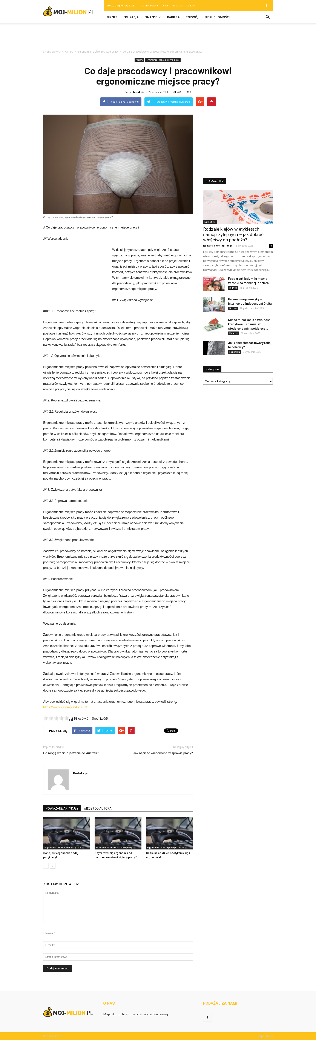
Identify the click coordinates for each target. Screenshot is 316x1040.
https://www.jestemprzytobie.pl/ (65, 707)
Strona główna (149, 5)
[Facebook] (266, 6)
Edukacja (131, 17)
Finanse (151, 17)
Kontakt (190, 5)
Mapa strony (265, 1036)
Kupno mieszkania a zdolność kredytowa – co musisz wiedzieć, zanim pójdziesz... (249, 324)
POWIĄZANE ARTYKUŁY (62, 808)
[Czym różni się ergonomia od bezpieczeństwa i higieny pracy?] (118, 833)
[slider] (56, 718)
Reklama (177, 5)
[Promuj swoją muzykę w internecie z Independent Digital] (214, 304)
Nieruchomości (217, 17)
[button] (267, 17)
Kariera (173, 17)
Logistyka (234, 351)
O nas (165, 5)
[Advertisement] (158, 37)
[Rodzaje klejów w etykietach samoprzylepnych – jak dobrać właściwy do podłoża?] (238, 207)
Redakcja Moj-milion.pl (218, 245)
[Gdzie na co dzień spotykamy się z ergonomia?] (169, 833)
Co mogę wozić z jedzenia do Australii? (71, 753)
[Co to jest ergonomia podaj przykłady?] (66, 833)
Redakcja (138, 92)
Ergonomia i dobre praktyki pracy (162, 59)
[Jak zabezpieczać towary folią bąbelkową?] (214, 348)
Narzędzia (210, 221)
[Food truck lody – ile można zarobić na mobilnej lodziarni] (214, 284)
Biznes (112, 17)
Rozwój (192, 17)
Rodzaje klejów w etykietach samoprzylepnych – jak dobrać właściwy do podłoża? (233, 234)
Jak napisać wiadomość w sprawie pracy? (163, 753)
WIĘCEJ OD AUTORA (98, 808)
